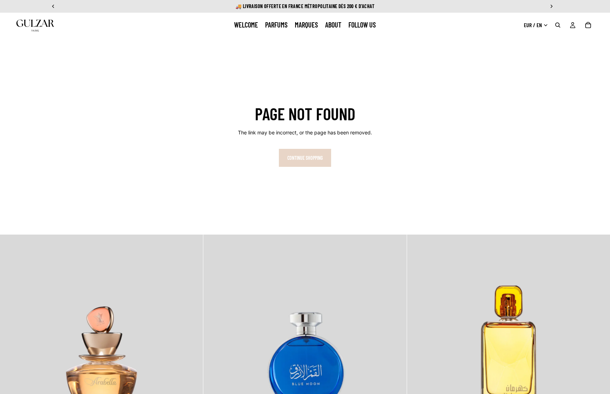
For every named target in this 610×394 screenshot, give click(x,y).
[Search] (558, 25)
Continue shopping (305, 158)
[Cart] (588, 25)
